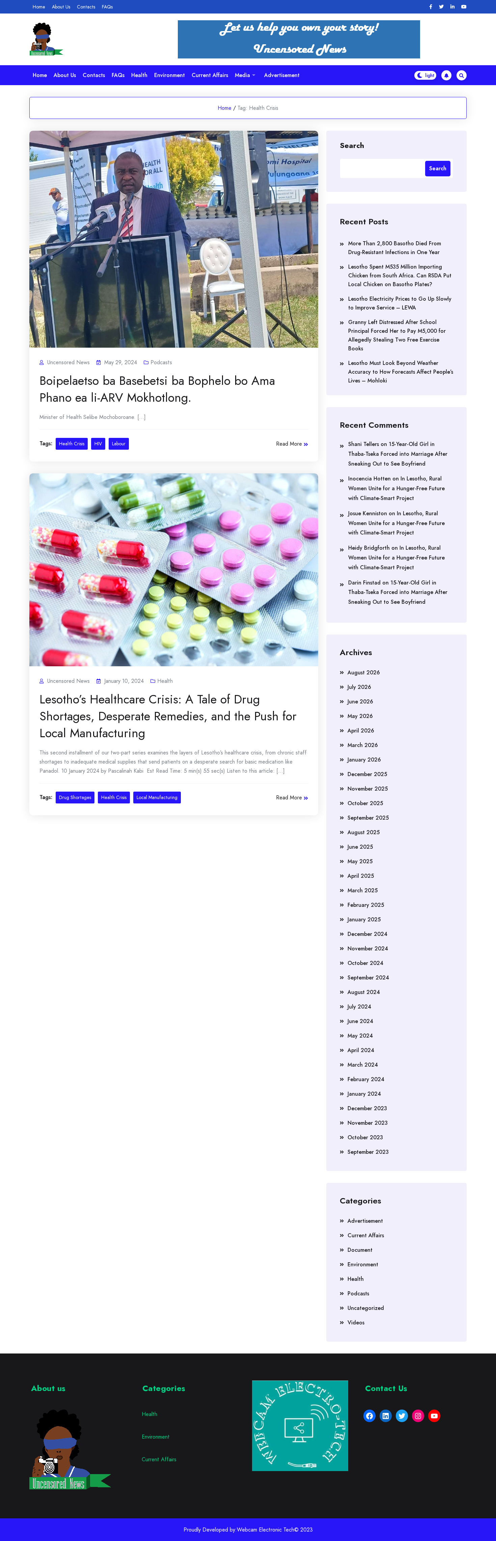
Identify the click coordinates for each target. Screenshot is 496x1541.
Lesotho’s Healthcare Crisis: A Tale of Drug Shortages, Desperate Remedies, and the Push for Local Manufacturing (168, 716)
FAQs (107, 6)
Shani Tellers (363, 444)
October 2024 (365, 963)
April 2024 (361, 1050)
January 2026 (364, 760)
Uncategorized (366, 1308)
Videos (356, 1322)
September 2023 (368, 1152)
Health (139, 75)
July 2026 (359, 687)
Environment (169, 75)
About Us (61, 6)
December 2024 (367, 934)
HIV (98, 443)
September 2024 (368, 977)
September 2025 (368, 818)
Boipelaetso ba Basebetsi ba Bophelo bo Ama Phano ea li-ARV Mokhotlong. (157, 389)
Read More (289, 444)
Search (352, 145)
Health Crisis (71, 443)
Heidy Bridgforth (369, 548)
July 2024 (359, 1007)
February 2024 (366, 1079)
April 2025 (361, 876)
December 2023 (367, 1108)
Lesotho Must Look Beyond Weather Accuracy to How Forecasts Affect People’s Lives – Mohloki (400, 371)
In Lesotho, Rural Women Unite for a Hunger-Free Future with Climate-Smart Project (396, 488)
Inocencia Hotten (369, 478)
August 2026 (364, 672)
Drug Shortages (75, 797)
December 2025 (367, 774)
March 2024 (363, 1065)
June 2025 (360, 847)
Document (360, 1250)
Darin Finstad (364, 583)
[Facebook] (430, 6)
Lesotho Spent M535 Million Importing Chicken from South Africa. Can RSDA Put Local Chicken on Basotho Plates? (399, 275)
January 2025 (364, 919)
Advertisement (282, 75)
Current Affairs (210, 75)
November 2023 (368, 1123)
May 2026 (360, 716)
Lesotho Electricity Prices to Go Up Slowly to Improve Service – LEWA (399, 303)
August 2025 (364, 832)
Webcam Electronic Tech (265, 1530)
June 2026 (360, 701)
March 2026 (363, 745)
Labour (119, 443)
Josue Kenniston (367, 513)
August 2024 (364, 992)
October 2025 (365, 803)
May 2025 (360, 861)
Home (39, 6)
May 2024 (360, 1036)
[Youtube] (464, 6)
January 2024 (364, 1094)
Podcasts (161, 362)
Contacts (86, 6)
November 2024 (368, 948)
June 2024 (360, 1021)
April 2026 (361, 731)
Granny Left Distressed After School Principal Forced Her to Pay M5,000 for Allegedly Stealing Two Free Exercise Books (397, 335)
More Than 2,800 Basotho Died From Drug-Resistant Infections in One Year (394, 248)
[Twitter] (441, 6)
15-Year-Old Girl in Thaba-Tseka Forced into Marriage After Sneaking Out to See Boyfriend (397, 454)
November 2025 (368, 789)
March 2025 (363, 890)
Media (242, 75)
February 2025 (366, 905)
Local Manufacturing (157, 797)
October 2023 (365, 1137)
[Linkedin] (452, 6)
